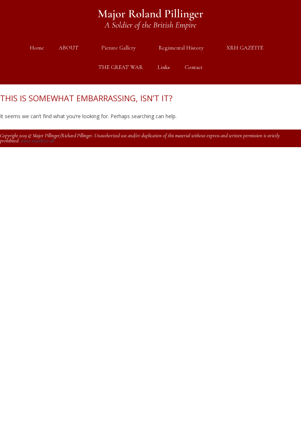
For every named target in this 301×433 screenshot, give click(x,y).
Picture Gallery (118, 47)
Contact (194, 67)
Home (37, 47)
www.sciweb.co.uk (37, 141)
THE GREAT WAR (120, 67)
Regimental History (181, 47)
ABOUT (69, 47)
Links (163, 67)
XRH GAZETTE (244, 47)
